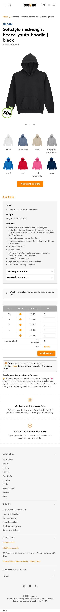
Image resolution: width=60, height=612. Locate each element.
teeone (33, 596)
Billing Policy (35, 561)
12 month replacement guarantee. (30, 431)
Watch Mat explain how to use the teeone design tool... (32, 293)
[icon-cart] (54, 5)
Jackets (6, 468)
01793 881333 (8, 542)
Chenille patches (10, 522)
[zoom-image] (30, 83)
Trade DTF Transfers (11, 514)
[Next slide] (34, 124)
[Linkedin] (36, 586)
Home (5, 16)
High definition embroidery (14, 509)
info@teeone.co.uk (11, 548)
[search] (10, 5)
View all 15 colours (30, 183)
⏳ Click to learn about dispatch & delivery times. (28, 367)
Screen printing (9, 518)
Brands (6, 463)
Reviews (6, 492)
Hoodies (6, 480)
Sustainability (8, 488)
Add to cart (46, 353)
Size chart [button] (12, 341)
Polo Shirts (7, 476)
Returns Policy (22, 561)
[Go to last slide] (26, 124)
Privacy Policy (9, 561)
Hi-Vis (5, 484)
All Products (8, 459)
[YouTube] (30, 586)
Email (6, 576)
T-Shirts (6, 472)
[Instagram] (24, 586)
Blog (5, 496)
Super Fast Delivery (11, 530)
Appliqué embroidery (12, 526)
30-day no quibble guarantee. (30, 405)
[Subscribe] (54, 576)
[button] (9, 197)
